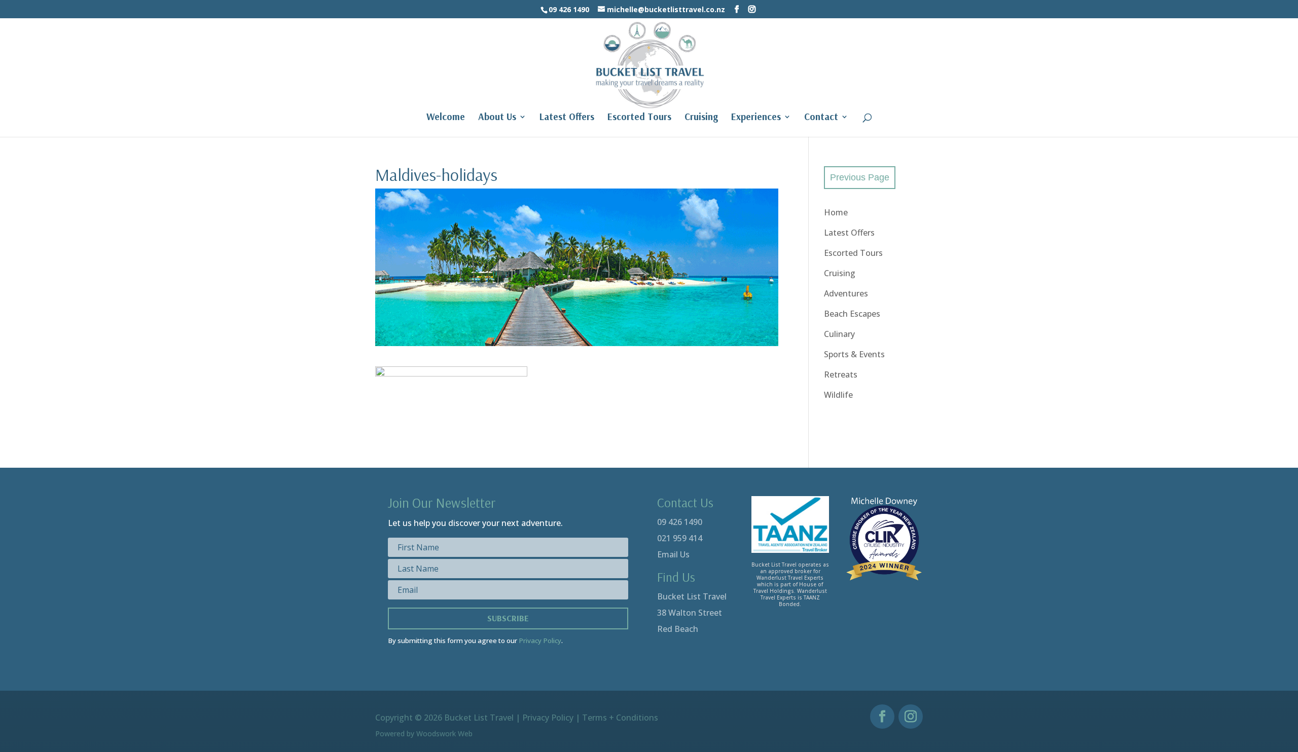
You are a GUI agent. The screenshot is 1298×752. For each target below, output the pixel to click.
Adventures (846, 293)
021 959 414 (679, 538)
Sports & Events (854, 354)
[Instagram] (751, 9)
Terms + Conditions (620, 717)
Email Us (673, 554)
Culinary (839, 334)
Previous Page (859, 177)
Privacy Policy (540, 640)
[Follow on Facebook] (882, 716)
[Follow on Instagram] (910, 716)
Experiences (756, 118)
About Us (497, 118)
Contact (821, 118)
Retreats (840, 374)
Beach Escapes (852, 313)
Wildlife (838, 394)
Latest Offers (566, 118)
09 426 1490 (679, 522)
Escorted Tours (639, 118)
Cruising (701, 118)
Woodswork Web (444, 733)
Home (836, 212)
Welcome (445, 118)
